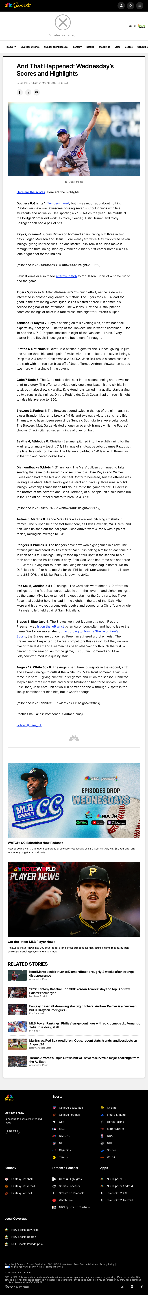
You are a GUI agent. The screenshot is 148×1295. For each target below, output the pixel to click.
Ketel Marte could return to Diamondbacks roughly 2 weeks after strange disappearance (81, 973)
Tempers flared (58, 203)
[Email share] (37, 92)
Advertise (9, 1264)
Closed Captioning (36, 1264)
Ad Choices (92, 1264)
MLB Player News (30, 47)
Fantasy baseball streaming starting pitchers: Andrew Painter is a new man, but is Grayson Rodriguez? (83, 1008)
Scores (129, 47)
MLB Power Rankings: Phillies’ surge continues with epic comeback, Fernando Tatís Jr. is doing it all (84, 1025)
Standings (104, 47)
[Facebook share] (20, 92)
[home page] (18, 5)
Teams (9, 47)
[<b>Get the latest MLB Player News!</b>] (74, 899)
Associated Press (38, 979)
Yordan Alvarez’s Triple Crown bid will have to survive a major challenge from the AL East (84, 1059)
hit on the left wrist (50, 626)
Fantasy (77, 47)
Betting (90, 47)
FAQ (50, 1264)
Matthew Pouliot (38, 996)
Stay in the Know (14, 1112)
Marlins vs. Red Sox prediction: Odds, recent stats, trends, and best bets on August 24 (83, 1042)
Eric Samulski (36, 1013)
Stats (117, 47)
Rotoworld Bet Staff (40, 1048)
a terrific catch (66, 276)
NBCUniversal (25, 1272)
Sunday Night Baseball (56, 47)
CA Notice (38, 1267)
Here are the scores (31, 192)
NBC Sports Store (63, 1264)
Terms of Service (54, 1267)
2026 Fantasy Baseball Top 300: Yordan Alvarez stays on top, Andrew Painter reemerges (79, 991)
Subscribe (12, 1130)
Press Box (79, 1264)
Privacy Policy (107, 1264)
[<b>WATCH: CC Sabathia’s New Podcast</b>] (74, 800)
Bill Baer (24, 83)
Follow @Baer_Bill (29, 725)
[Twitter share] (28, 92)
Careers (21, 1264)
